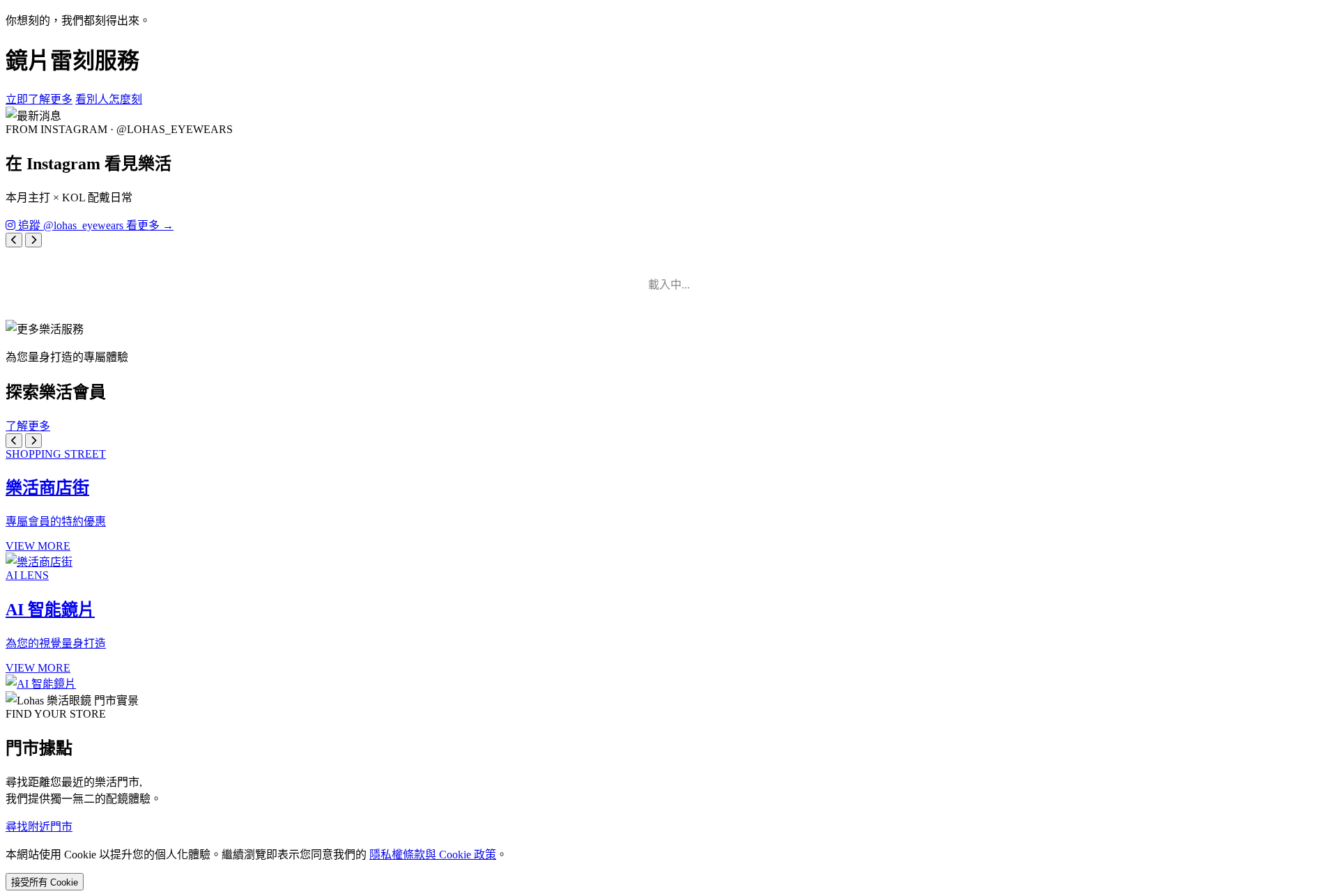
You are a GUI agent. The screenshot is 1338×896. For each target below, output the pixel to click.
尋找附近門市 (39, 827)
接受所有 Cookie (44, 882)
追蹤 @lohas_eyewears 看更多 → (94, 225)
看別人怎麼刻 (108, 99)
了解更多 (28, 426)
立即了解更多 (39, 99)
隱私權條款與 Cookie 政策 (432, 854)
